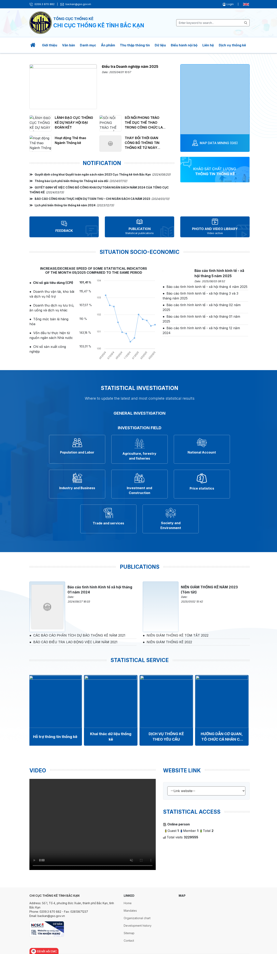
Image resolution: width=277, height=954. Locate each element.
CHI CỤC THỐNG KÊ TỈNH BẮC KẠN (98, 25)
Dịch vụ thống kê (232, 45)
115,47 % (85, 291)
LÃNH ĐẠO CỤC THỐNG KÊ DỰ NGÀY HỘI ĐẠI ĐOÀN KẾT (74, 122)
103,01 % (85, 346)
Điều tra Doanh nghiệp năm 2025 (130, 67)
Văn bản (68, 45)
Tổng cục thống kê (73, 19)
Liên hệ (208, 45)
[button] (228, 4)
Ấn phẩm (108, 45)
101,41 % (85, 282)
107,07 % (85, 305)
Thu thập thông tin (135, 45)
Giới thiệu (49, 45)
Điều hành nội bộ (184, 45)
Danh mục (88, 45)
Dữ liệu (160, 45)
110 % (83, 318)
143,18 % (85, 332)
